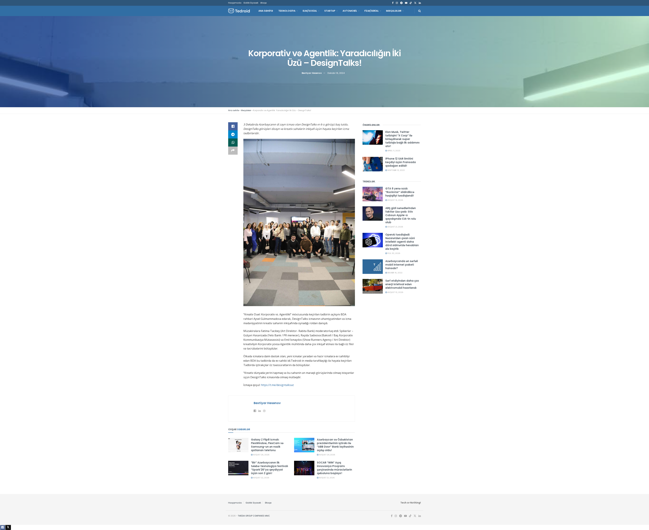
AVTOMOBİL (350, 10)
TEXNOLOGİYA (286, 10)
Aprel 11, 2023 (393, 150)
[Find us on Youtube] (406, 3)
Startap (329, 10)
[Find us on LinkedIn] (420, 3)
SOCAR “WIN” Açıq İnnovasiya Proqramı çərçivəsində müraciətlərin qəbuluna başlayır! (334, 468)
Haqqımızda (234, 2)
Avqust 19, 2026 (395, 200)
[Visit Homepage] (239, 11)
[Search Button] (419, 11)
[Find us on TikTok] (411, 3)
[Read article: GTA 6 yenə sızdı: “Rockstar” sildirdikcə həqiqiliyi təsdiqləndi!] (373, 194)
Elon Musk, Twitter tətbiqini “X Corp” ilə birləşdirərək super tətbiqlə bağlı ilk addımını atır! (402, 139)
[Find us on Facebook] (392, 3)
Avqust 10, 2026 (395, 292)
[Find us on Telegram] (401, 3)
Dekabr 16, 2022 (394, 272)
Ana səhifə (233, 110)
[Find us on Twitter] (415, 3)
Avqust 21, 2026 (326, 477)
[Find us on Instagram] (397, 3)
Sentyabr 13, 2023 (396, 170)
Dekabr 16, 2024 (336, 72)
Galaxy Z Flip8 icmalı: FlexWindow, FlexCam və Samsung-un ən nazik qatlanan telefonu (267, 445)
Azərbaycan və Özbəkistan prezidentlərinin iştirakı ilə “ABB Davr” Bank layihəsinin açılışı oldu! (335, 445)
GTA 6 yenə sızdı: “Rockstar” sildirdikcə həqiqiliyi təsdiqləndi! (399, 192)
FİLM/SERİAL (371, 10)
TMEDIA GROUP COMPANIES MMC (254, 515)
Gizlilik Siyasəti (250, 2)
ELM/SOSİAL (310, 10)
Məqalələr (393, 10)
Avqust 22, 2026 (261, 477)
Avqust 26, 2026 (261, 454)
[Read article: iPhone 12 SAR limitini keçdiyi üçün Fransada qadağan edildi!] (373, 164)
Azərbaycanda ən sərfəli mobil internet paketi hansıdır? (401, 264)
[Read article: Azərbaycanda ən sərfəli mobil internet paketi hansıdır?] (373, 266)
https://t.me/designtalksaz (277, 385)
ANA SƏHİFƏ (265, 10)
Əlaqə (263, 2)
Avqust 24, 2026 (326, 454)
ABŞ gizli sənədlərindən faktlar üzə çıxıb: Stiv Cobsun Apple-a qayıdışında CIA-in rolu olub (400, 215)
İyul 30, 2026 (393, 253)
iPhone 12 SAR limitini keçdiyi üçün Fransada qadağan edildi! (400, 162)
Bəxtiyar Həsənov (312, 72)
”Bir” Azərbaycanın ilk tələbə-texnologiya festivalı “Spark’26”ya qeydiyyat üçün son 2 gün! (269, 468)
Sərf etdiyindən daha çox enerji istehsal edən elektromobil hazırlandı (402, 284)
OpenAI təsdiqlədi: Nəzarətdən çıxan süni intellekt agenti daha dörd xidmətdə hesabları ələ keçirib (402, 242)
